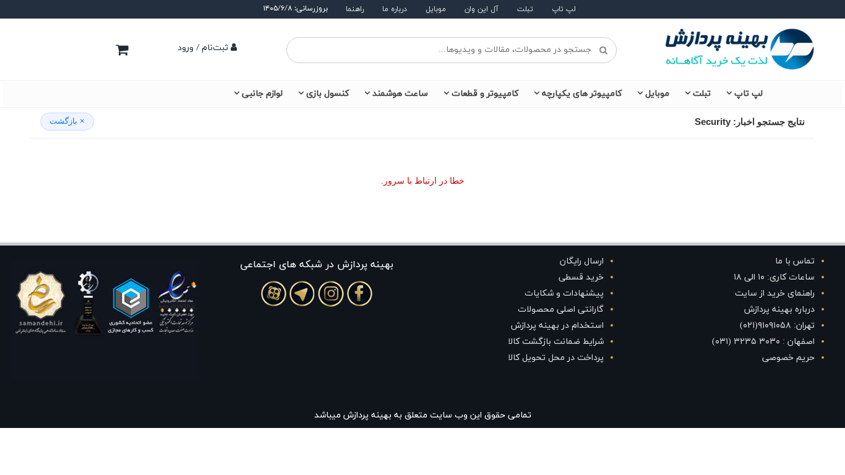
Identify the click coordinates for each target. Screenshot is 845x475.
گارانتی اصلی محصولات (561, 309)
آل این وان (482, 9)
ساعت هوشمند (400, 94)
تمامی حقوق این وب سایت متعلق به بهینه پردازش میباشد (422, 415)
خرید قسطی (581, 277)
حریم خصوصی (788, 358)
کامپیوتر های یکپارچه (582, 94)
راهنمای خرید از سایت (775, 293)
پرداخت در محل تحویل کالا (556, 358)
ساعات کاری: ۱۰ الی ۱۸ (774, 277)
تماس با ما (795, 261)
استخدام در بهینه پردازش (557, 326)
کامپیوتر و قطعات (485, 94)
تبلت (525, 9)
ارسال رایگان (582, 261)
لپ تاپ (564, 9)
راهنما (355, 9)
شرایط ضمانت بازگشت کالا (556, 342)
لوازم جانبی (262, 94)
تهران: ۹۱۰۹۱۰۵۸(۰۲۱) (777, 326)
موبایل (436, 9)
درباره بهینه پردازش (779, 309)
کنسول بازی (327, 94)
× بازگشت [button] (67, 121)
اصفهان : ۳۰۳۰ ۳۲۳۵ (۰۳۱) (763, 342)
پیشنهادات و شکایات (564, 293)
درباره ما (394, 9)
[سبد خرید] (121, 49)
